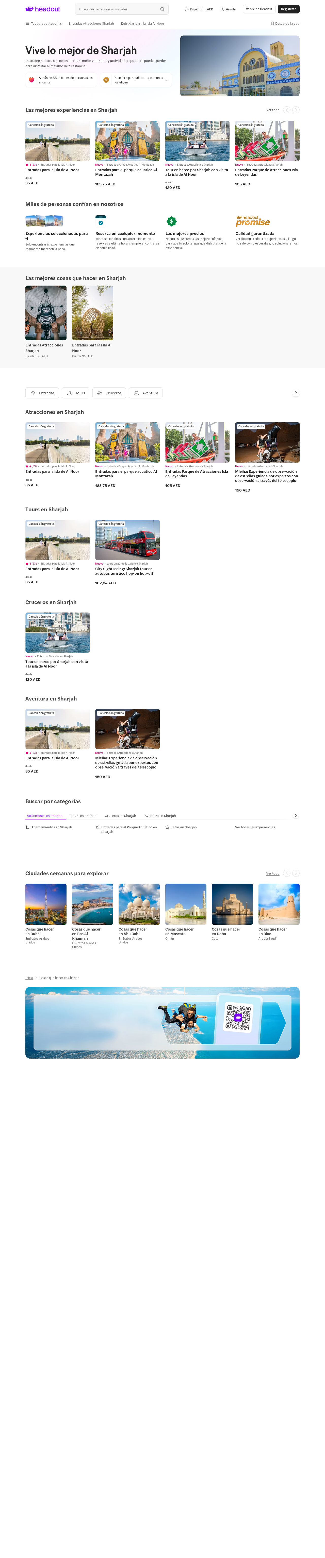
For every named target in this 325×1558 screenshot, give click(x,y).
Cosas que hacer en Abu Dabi (133, 931)
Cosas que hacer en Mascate (179, 931)
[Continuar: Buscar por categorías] (296, 815)
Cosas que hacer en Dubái (39, 931)
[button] (43, 23)
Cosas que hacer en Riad (272, 931)
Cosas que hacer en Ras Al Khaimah (86, 933)
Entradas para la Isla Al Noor (91, 347)
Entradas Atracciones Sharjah (44, 347)
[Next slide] (296, 393)
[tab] (47, 815)
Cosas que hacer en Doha (226, 931)
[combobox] (121, 9)
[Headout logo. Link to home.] (42, 9)
